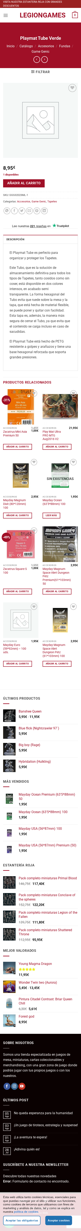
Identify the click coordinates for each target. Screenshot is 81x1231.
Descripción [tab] (15, 239)
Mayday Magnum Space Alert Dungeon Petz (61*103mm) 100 (54, 650)
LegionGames (40, 15)
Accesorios (46, 46)
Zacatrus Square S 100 (15, 570)
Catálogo (26, 46)
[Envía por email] (29, 210)
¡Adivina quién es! (27, 1149)
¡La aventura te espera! (30, 1137)
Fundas (64, 46)
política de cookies (26, 1211)
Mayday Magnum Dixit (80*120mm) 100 (14, 503)
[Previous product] (44, 59)
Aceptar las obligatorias (22, 1220)
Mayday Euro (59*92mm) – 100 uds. (14, 648)
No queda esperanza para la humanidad (43, 1113)
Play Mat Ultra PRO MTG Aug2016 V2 (52, 435)
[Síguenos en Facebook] (7, 1086)
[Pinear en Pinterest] (36, 210)
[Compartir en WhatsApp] (7, 210)
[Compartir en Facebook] (14, 210)
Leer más (51, 515)
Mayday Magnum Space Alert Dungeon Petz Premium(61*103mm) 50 (57, 576)
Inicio (11, 46)
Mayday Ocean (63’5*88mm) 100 (54, 502)
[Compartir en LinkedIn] (44, 210)
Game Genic (40, 52)
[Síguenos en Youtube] (21, 1086)
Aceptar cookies (59, 1220)
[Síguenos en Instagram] (14, 1086)
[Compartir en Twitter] (21, 210)
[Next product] (36, 59)
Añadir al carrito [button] (17, 446)
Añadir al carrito (24, 183)
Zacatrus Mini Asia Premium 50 (15, 433)
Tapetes (52, 201)
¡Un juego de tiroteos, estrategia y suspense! (46, 1125)
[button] (5, 15)
